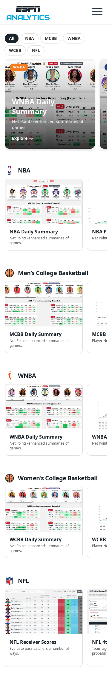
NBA (29, 38)
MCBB (51, 38)
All (11, 38)
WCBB (15, 50)
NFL (36, 50)
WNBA (74, 38)
